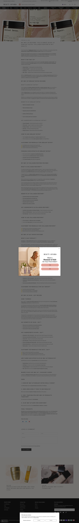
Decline (51, 520)
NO (50, 268)
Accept (39, 520)
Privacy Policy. (36, 517)
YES (50, 265)
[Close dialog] (59, 248)
